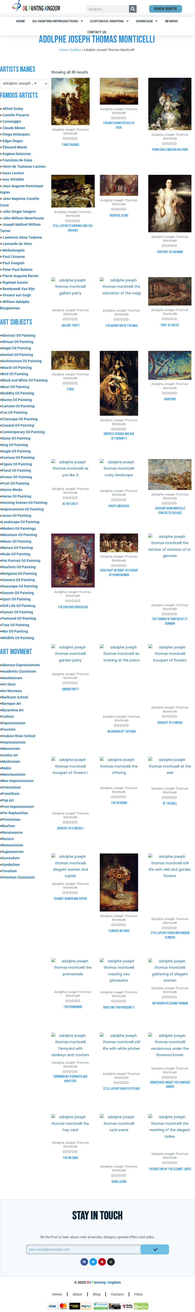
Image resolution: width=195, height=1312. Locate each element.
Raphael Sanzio (15, 282)
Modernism (11, 761)
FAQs (138, 1294)
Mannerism (11, 749)
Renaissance (12, 832)
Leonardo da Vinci (17, 244)
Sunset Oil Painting (17, 612)
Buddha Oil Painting (18, 393)
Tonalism (9, 871)
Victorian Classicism (18, 877)
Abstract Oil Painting (18, 335)
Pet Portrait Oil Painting (21, 561)
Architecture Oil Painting (22, 361)
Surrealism (11, 858)
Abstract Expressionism (21, 665)
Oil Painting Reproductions (55, 21)
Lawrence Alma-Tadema (22, 237)
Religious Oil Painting (19, 574)
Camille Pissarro (16, 115)
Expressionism (13, 723)
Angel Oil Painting (16, 348)
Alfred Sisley (13, 109)
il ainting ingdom (104, 1282)
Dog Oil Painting (15, 445)
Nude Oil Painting (16, 554)
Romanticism (12, 845)
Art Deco (8, 684)
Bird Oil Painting (15, 374)
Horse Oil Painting (16, 496)
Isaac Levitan (13, 173)
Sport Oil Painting (16, 599)
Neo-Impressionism (18, 781)
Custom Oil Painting (107, 21)
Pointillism (10, 794)
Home (20, 21)
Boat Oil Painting (15, 387)
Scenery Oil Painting (18, 580)
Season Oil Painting (18, 593)
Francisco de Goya (17, 160)
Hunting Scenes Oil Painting (24, 503)
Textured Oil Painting (19, 618)
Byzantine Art (13, 710)
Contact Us (96, 32)
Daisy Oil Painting (16, 438)
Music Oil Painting (16, 541)
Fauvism (8, 729)
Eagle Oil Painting (16, 451)
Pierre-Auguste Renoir (21, 276)
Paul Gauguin (13, 263)
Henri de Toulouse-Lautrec (24, 166)
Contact (117, 1294)
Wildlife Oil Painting (18, 638)
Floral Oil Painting (16, 470)
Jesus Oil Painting (16, 516)
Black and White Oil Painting (24, 380)
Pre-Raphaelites (15, 813)
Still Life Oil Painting (18, 606)
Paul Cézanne (14, 257)
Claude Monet (13, 128)
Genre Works (12, 490)
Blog (96, 1294)
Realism (8, 826)
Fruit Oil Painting (15, 483)
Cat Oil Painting (14, 412)
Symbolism (11, 865)
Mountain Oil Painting (19, 535)
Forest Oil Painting (17, 477)
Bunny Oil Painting (17, 400)
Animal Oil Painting (17, 355)
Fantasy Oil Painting (18, 457)
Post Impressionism (18, 807)
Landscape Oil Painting (20, 522)
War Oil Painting (15, 631)
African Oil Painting (17, 342)
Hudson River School (18, 736)
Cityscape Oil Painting (20, 419)
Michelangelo (14, 250)
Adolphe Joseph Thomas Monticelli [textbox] (22, 83)
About (77, 1294)
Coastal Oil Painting (18, 425)
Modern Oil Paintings (19, 528)
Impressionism (14, 742)
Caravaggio (12, 121)
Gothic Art (10, 755)
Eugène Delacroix (17, 154)
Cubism (8, 716)
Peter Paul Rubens (17, 270)
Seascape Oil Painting (20, 586)
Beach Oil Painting (17, 368)
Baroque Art (11, 703)
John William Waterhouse (23, 218)
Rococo (8, 839)
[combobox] (24, 84)
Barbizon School (15, 697)
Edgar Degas (13, 141)
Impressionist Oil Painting (23, 509)
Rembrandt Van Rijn (19, 289)
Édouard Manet (15, 147)
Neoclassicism (13, 774)
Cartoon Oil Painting (18, 406)
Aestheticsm (12, 678)
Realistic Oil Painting (19, 567)
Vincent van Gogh (17, 295)
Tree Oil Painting (15, 625)
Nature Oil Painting (17, 548)
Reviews (171, 21)
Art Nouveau (12, 691)
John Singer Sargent (19, 212)
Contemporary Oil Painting (23, 432)
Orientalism (11, 787)
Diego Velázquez (16, 134)
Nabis (6, 768)
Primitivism (11, 819)
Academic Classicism (19, 671)
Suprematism (13, 852)
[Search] (133, 9)
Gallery (76, 50)
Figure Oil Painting (17, 464)
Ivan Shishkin (13, 179)
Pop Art (8, 800)
